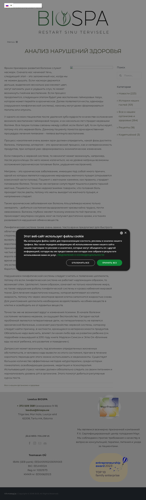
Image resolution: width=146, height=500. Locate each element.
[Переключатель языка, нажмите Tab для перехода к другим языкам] (8, 5)
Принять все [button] (109, 262)
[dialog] (73, 250)
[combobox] (121, 232)
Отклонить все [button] (80, 262)
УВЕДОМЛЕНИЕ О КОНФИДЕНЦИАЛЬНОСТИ (80, 254)
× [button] (125, 233)
